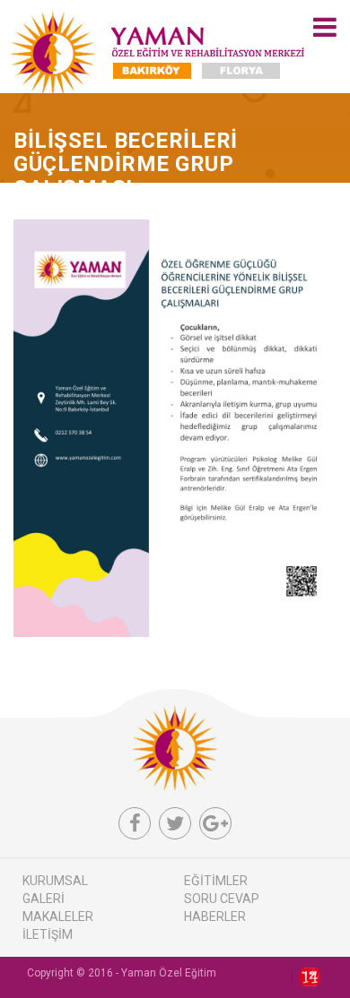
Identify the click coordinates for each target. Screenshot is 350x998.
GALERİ (43, 898)
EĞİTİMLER (216, 880)
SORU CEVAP (221, 898)
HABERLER (215, 916)
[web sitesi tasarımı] (305, 977)
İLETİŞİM (47, 934)
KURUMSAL (55, 880)
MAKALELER (57, 916)
